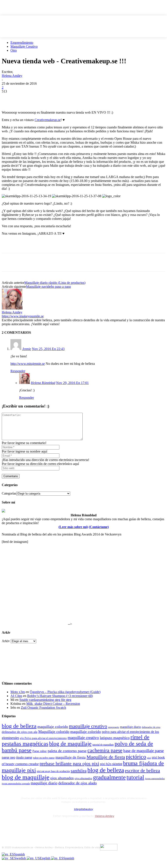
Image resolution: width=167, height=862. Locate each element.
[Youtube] (52, 826)
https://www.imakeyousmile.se (23, 316)
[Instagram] (17, 826)
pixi (149, 757)
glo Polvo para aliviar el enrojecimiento (43, 738)
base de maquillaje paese (143, 750)
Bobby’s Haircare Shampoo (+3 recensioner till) (60, 696)
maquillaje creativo (88, 726)
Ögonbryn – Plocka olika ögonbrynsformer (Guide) (65, 692)
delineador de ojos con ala (19, 732)
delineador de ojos (151, 727)
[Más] (87, 98)
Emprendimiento (21, 42)
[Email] (56, 98)
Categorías (9, 493)
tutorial (135, 777)
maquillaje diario (130, 727)
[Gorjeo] (24, 98)
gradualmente (109, 777)
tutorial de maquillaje (103, 744)
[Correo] (29, 826)
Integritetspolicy (83, 809)
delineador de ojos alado (77, 783)
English (45, 858)
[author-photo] (12, 308)
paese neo (8, 757)
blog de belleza (19, 726)
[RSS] (41, 826)
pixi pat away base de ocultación (53, 771)
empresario (113, 727)
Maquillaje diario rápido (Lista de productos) (54, 283)
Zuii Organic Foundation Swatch (43, 707)
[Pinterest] (40, 98)
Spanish (19, 854)
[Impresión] (71, 98)
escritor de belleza (142, 770)
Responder (17, 371)
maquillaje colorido (52, 726)
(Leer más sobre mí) (73, 527)
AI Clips (16, 696)
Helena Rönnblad (43, 383)
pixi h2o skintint (111, 764)
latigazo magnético (115, 738)
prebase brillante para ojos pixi (69, 763)
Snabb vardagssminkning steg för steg (45, 700)
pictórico (136, 757)
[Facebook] (9, 98)
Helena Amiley (12, 75)
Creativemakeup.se (48, 120)
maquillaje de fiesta (70, 757)
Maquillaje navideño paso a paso (48, 286)
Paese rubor (39, 751)
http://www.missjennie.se (27, 363)
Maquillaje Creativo (24, 46)
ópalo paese (24, 757)
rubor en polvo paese (44, 757)
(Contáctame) (99, 527)
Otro (13, 50)
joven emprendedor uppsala (16, 783)
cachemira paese (104, 750)
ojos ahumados (62, 778)
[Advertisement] (53, 245)
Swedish (20, 858)
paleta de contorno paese (67, 751)
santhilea (79, 770)
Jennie (26, 349)
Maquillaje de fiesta (106, 757)
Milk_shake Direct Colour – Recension (53, 703)
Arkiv (6, 641)
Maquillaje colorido (53, 731)
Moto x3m (17, 692)
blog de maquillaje (70, 744)
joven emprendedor (155, 778)
